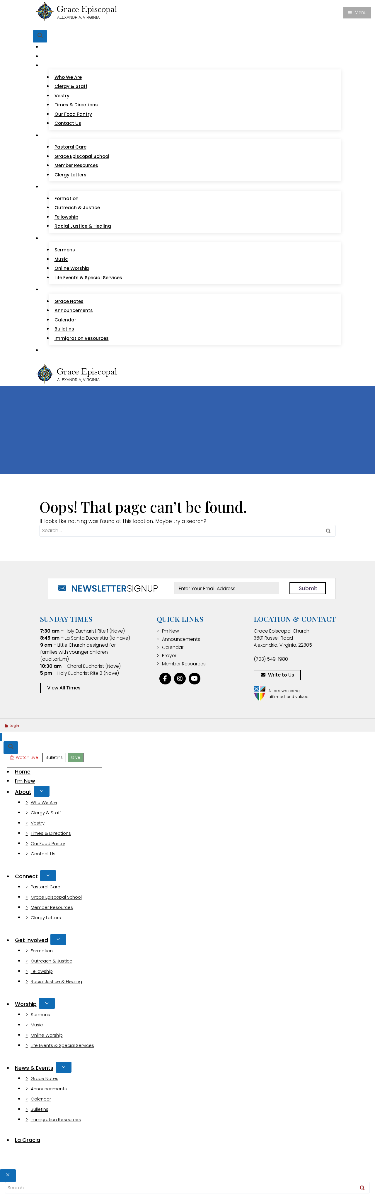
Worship (26, 1004)
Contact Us (67, 123)
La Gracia (58, 350)
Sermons (64, 250)
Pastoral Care (70, 147)
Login (14, 725)
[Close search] (8, 1175)
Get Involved (31, 940)
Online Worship (71, 268)
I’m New (56, 56)
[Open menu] (357, 12)
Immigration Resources (81, 338)
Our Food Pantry (73, 114)
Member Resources (76, 165)
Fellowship (66, 217)
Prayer (169, 655)
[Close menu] (1, 737)
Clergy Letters (70, 175)
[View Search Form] (40, 36)
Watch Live (54, 26)
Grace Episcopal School (81, 156)
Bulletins (79, 26)
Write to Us (281, 675)
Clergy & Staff (70, 86)
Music (61, 259)
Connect (26, 876)
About (23, 791)
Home (54, 46)
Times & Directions (76, 105)
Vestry (61, 96)
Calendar (65, 320)
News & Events (34, 1067)
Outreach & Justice (77, 208)
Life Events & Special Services (88, 278)
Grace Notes (68, 301)
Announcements (73, 310)
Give (96, 26)
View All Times (64, 687)
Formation (66, 198)
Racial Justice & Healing (82, 226)
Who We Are (68, 77)
